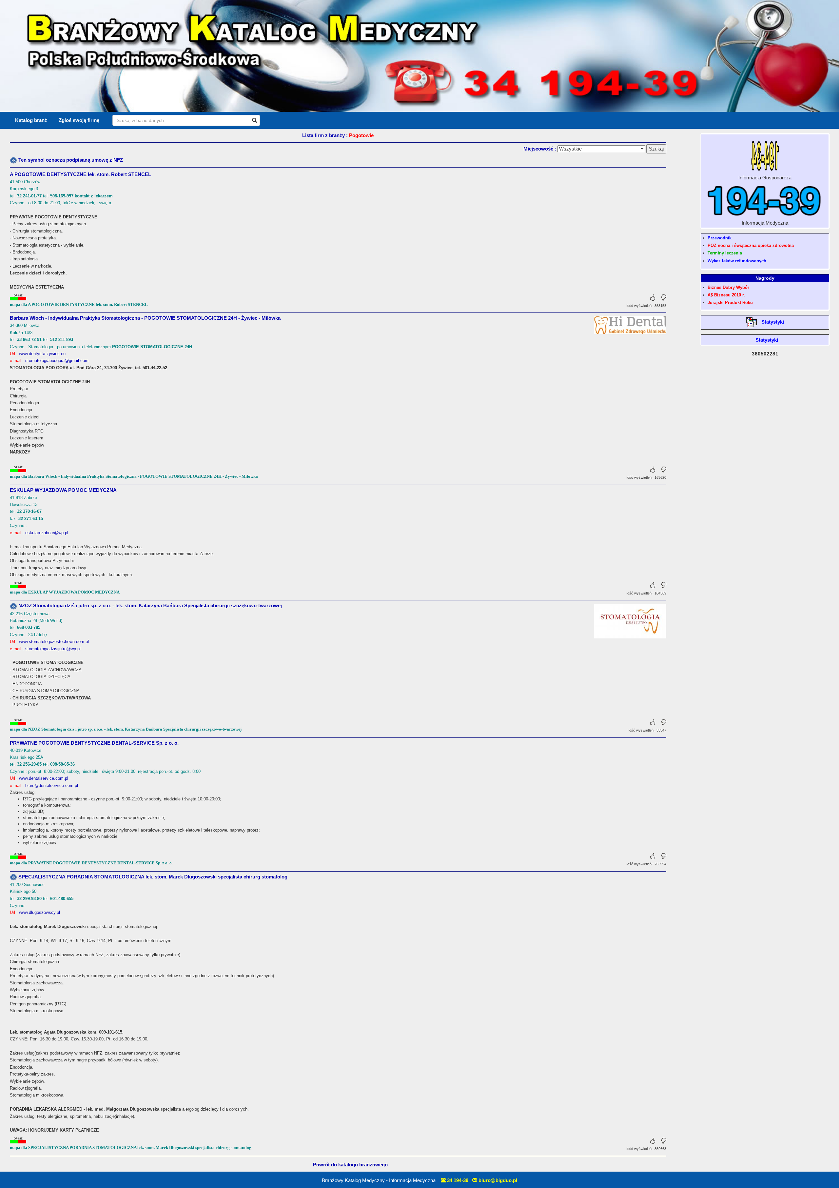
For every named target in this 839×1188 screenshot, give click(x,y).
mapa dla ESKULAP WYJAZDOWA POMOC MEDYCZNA (65, 592)
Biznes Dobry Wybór (728, 287)
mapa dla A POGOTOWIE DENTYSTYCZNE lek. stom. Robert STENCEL (79, 304)
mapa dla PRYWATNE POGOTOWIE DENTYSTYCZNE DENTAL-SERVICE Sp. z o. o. (91, 862)
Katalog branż (31, 120)
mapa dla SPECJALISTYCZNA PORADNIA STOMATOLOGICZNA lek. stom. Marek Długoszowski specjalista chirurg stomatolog (130, 1147)
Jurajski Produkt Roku (730, 302)
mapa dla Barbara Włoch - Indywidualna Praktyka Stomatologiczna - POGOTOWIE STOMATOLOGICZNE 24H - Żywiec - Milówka (134, 476)
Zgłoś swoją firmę (79, 120)
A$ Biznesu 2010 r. (726, 294)
